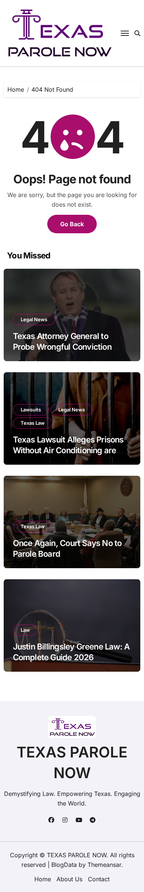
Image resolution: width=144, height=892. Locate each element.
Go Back (72, 224)
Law (25, 630)
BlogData (64, 864)
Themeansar (104, 864)
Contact (99, 879)
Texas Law (33, 423)
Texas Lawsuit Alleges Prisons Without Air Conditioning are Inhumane (68, 450)
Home (42, 879)
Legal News (34, 319)
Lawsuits (31, 410)
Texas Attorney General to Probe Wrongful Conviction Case (62, 346)
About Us (69, 879)
